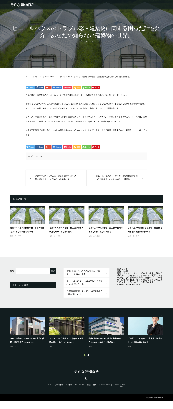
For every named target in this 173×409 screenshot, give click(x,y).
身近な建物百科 (22, 5)
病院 (90, 347)
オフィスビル (80, 385)
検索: (12, 271)
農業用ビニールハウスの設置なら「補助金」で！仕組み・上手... (83, 272)
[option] (88, 332)
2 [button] (88, 355)
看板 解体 (122, 271)
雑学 (123, 385)
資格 (129, 347)
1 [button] (85, 355)
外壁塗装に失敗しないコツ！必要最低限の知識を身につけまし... (84, 292)
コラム (50, 385)
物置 (94, 385)
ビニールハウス (86, 41)
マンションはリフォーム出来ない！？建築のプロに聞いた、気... (84, 282)
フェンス (52, 347)
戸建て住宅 (14, 347)
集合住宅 (69, 385)
